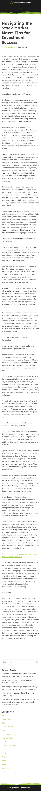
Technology (6, 768)
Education (6, 723)
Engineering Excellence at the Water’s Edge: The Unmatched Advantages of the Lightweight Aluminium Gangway (20, 702)
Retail (4, 761)
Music (4, 753)
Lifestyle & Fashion (9, 745)
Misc (3, 749)
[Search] (36, 662)
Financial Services (9, 734)
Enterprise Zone (9, 47)
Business (5, 715)
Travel (4, 772)
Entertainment (7, 727)
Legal (4, 742)
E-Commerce (7, 719)
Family (4, 730)
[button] (20, 8)
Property (5, 757)
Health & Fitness (8, 738)
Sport (4, 764)
